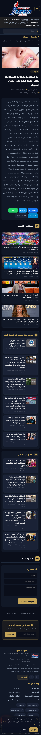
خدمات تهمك (20, 715)
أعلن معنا (35, 692)
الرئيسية (34, 37)
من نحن (17, 688)
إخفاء (24, 729)
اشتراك (9, 634)
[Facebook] (37, 677)
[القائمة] (37, 8)
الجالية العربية (33, 715)
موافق (33, 729)
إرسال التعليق (26, 601)
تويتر (21, 210)
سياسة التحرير (14, 692)
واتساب (12, 210)
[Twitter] (31, 677)
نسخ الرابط (20, 215)
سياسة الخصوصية (32, 696)
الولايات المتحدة (32, 710)
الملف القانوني (14, 696)
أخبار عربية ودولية (17, 710)
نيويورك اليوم (33, 705)
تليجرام (32, 215)
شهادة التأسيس (14, 699)
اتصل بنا (24, 677)
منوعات (25, 37)
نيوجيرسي (21, 705)
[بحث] (38, 31)
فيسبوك (32, 210)
